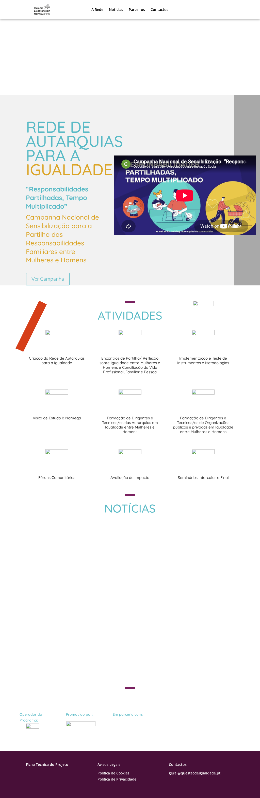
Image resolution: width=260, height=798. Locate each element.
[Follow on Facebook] (30, 774)
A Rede (97, 9)
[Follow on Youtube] (40, 774)
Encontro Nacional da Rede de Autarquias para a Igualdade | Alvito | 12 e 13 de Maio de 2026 (124, 535)
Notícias (116, 9)
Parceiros (137, 9)
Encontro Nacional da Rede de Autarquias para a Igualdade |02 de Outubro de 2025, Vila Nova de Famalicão (124, 592)
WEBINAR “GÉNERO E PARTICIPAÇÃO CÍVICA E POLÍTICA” (98, 641)
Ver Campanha (47, 279)
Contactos (159, 9)
